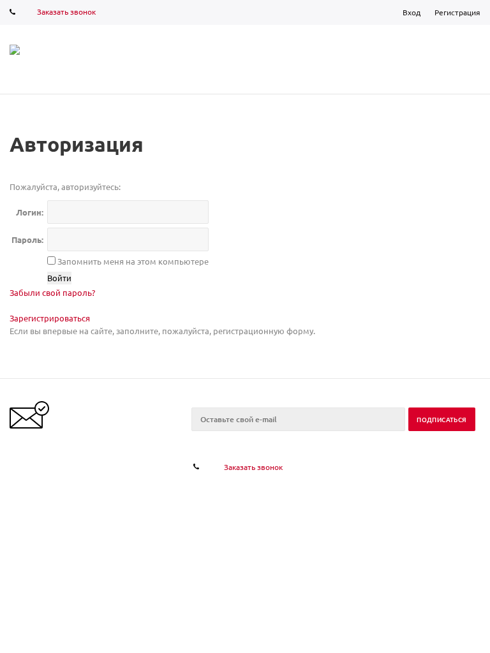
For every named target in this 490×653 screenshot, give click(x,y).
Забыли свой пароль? (52, 292)
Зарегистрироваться (50, 317)
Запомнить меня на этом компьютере (132, 261)
